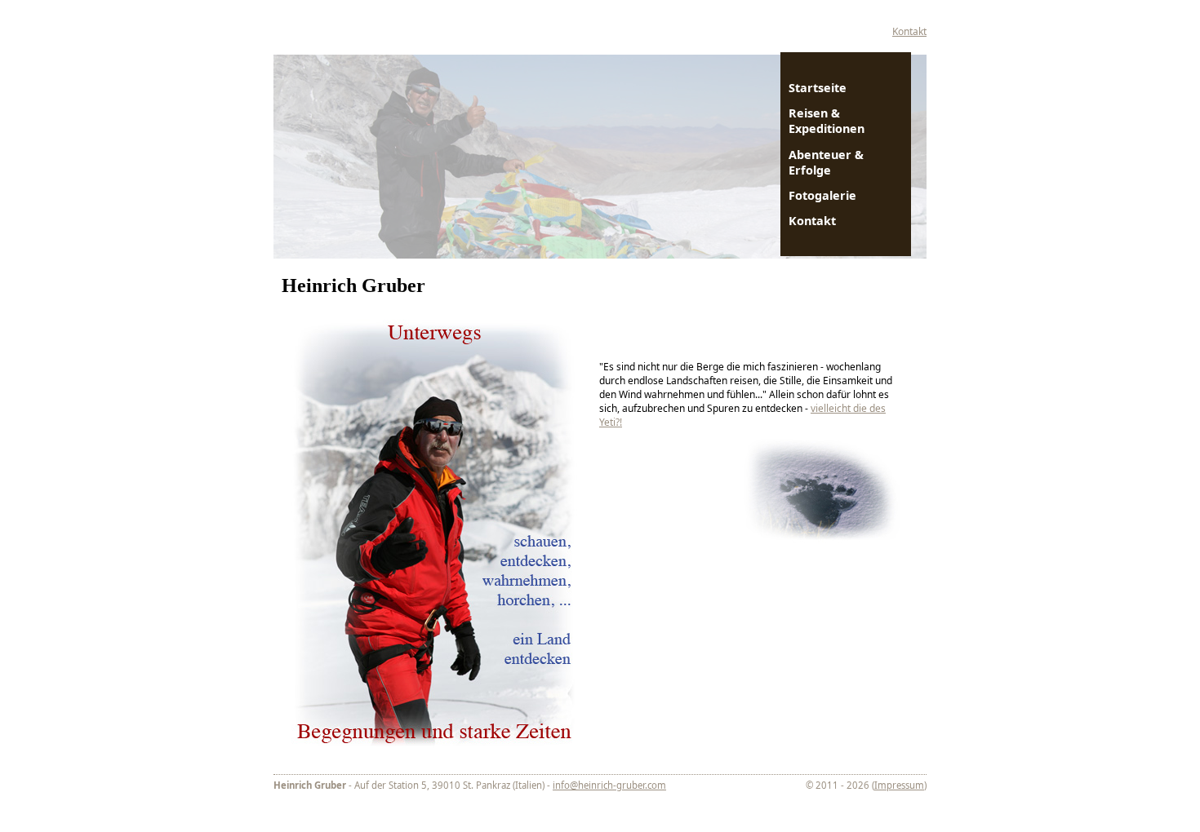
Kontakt (909, 31)
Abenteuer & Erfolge (826, 162)
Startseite (818, 87)
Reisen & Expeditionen (826, 120)
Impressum (899, 785)
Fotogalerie (822, 195)
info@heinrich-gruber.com (609, 785)
